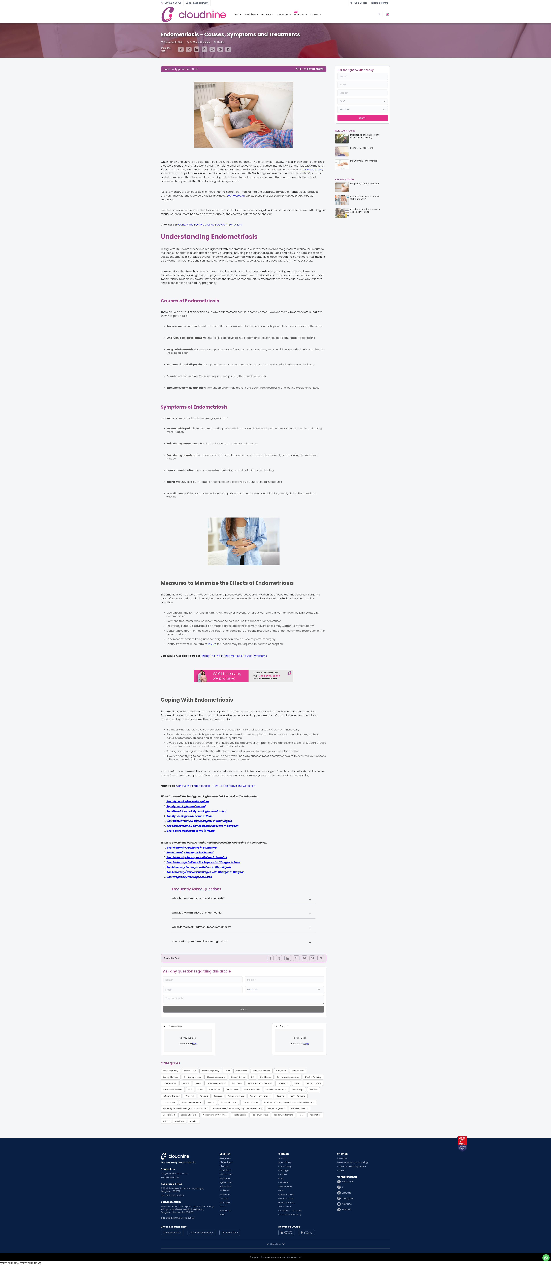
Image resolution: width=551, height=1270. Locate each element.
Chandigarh (226, 1162)
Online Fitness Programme (351, 1166)
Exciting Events (169, 1083)
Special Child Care (189, 1115)
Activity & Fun (190, 1070)
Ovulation (189, 1096)
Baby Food (281, 1070)
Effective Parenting (313, 1077)
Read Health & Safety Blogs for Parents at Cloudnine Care (289, 1102)
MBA (280, 1190)
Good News (237, 1083)
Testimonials (285, 1186)
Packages (283, 1170)
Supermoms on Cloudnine (215, 1115)
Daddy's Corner (238, 1077)
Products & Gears (250, 1102)
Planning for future (236, 1096)
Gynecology (283, 1083)
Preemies (211, 1102)
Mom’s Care (214, 1089)
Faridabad (225, 1170)
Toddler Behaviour (260, 1115)
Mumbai (224, 1198)
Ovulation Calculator (290, 1210)
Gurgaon (225, 1178)
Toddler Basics (239, 1115)
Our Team (283, 1182)
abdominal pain (312, 169)
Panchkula (225, 1210)
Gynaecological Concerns (260, 1083)
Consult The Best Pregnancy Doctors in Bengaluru (210, 224)
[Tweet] (188, 49)
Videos (166, 1121)
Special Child (169, 1115)
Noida (223, 1206)
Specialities (284, 1162)
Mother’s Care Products (276, 1089)
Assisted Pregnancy (210, 1070)
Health (297, 1083)
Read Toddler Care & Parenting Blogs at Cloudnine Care (237, 1108)
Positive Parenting (297, 1096)
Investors (342, 1158)
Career (341, 1170)
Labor (200, 1089)
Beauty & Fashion (170, 1077)
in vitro (212, 644)
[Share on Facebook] (181, 49)
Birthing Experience (192, 1077)
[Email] (220, 49)
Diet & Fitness (265, 1077)
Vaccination (315, 1115)
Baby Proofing (298, 1070)
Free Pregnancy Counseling (352, 1162)
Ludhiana (225, 1194)
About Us (283, 1158)
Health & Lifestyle (313, 1083)
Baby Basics (241, 1070)
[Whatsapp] (212, 49)
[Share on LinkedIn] (196, 49)
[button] (236, 14)
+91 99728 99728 (170, 1177)
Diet (252, 1077)
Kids (190, 1089)
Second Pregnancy (276, 1108)
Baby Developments (261, 1070)
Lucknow (224, 1190)
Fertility (198, 1083)
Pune (222, 1214)
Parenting (204, 1096)
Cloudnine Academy (216, 1077)
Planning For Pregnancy (260, 1096)
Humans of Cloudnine (172, 1089)
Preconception (169, 1102)
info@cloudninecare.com (175, 1173)
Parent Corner (286, 1194)
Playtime (280, 1096)
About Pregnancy (170, 1070)
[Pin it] (204, 49)
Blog (280, 1178)
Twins (301, 1115)
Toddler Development (283, 1115)
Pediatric (218, 1096)
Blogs (194, 1043)
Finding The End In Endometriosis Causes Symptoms (234, 656)
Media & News (286, 1198)
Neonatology (297, 1089)
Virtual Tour (284, 1206)
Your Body (179, 1121)
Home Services (286, 1202)
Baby (227, 1070)
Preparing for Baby (229, 1102)
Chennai (224, 1166)
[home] (195, 14)
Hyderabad (226, 1182)
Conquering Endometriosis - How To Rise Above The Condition (215, 786)
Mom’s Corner (232, 1089)
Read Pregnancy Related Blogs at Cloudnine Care (185, 1108)
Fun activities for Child (216, 1083)
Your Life (193, 1121)
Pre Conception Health (191, 1102)
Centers (282, 1174)
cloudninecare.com (272, 1257)
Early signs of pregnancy (288, 1077)
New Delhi (225, 1202)
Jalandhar (225, 1186)
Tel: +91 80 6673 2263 (172, 1195)
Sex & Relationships (299, 1108)
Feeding (185, 1083)
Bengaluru (225, 1158)
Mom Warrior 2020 (252, 1089)
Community (284, 1166)
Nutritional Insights (171, 1096)
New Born (314, 1089)
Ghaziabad (226, 1174)
